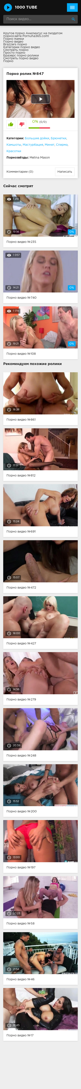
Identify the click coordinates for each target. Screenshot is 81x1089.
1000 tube (26, 7)
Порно (8, 61)
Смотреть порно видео (20, 58)
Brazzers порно (15, 44)
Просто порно (14, 53)
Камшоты (13, 145)
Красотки (13, 151)
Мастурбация (33, 145)
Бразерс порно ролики (21, 55)
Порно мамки (13, 39)
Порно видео (13, 41)
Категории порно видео (21, 47)
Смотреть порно (16, 50)
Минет (49, 145)
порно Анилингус (29, 33)
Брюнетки (58, 138)
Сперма (62, 145)
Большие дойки (37, 138)
